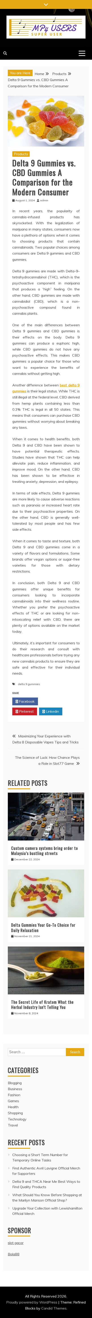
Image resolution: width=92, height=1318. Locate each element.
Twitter (52, 701)
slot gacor (15, 1242)
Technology (17, 1119)
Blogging (15, 1083)
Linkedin (52, 711)
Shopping (15, 1113)
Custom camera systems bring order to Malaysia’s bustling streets (44, 850)
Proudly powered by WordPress (32, 1302)
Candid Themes (54, 1308)
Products (21, 154)
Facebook (26, 701)
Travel (13, 1125)
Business (15, 1089)
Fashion (14, 1095)
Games (13, 1101)
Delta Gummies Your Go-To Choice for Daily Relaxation (43, 927)
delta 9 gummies (29, 684)
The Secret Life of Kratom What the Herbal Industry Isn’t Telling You (42, 1004)
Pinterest (26, 711)
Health (13, 1107)
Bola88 (13, 1254)
